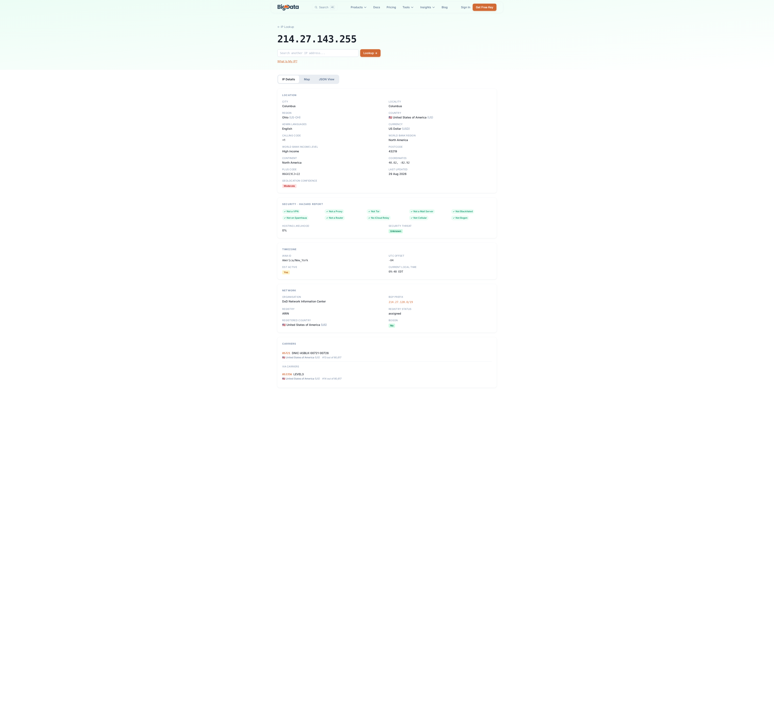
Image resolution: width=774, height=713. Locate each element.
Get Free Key (484, 7)
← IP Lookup (285, 26)
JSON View (326, 79)
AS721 (286, 353)
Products (357, 7)
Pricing (391, 7)
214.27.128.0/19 (401, 302)
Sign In (465, 7)
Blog (445, 7)
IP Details (288, 79)
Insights (425, 7)
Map (307, 79)
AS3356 (287, 374)
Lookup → (370, 53)
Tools (406, 7)
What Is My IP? (287, 61)
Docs (376, 7)
